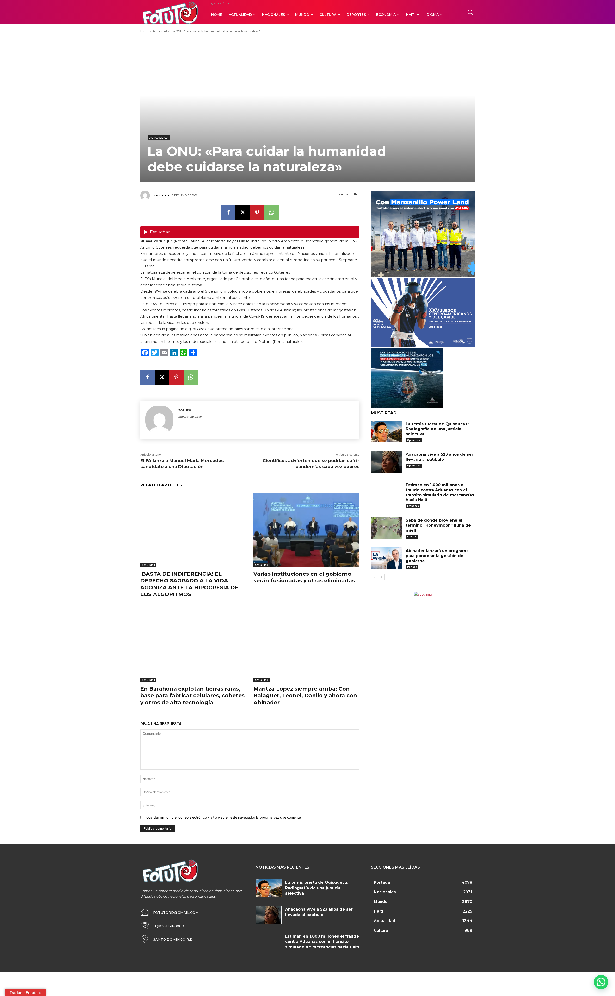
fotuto (162, 195)
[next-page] (382, 577)
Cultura (411, 536)
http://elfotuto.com (190, 416)
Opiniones (413, 440)
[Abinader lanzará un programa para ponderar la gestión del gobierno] (386, 558)
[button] (470, 12)
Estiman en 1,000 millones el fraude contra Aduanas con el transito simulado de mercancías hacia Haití (440, 492)
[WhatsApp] (271, 212)
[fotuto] (145, 195)
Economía (413, 506)
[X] (242, 212)
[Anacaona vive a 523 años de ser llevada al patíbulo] (386, 462)
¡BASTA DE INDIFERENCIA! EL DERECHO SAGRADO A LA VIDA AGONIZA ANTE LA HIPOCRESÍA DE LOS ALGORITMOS (189, 584)
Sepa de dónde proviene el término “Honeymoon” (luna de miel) (438, 525)
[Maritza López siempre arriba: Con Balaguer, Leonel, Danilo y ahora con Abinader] (306, 645)
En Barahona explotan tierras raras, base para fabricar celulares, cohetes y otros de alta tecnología (192, 696)
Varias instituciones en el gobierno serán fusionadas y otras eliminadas (304, 577)
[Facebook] (228, 212)
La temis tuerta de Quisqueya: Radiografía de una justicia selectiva (437, 429)
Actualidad (159, 31)
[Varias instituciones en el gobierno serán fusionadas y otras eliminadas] (306, 530)
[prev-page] (374, 577)
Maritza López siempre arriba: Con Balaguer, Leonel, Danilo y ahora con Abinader (305, 696)
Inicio (144, 31)
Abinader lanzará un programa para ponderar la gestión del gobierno (437, 555)
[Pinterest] (257, 212)
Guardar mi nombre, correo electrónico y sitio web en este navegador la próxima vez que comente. (224, 817)
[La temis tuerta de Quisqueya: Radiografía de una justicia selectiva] (386, 431)
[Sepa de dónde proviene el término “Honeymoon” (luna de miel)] (386, 528)
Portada (412, 566)
